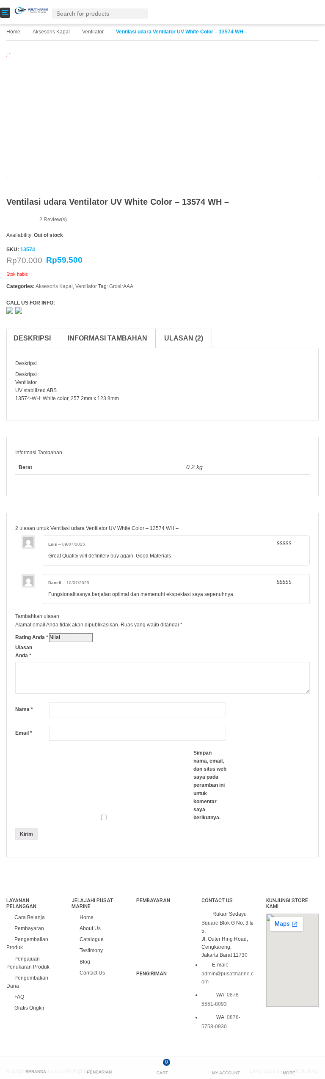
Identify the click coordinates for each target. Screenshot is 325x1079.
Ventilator (93, 32)
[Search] (143, 13)
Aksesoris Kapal (51, 32)
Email (23, 733)
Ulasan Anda (23, 652)
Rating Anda (31, 637)
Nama (24, 709)
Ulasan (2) (183, 338)
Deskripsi (32, 338)
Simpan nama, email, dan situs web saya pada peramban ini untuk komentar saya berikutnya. (209, 785)
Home (13, 32)
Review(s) (53, 219)
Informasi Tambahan (107, 338)
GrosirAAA (121, 286)
